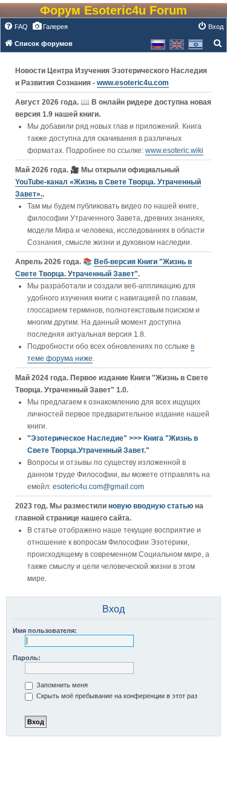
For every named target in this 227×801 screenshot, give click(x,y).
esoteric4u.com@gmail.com (98, 486)
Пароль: (27, 657)
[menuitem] (16, 26)
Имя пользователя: (45, 630)
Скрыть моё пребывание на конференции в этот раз (116, 695)
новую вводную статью (151, 506)
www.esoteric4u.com (133, 83)
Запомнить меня (61, 685)
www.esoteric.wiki (174, 150)
